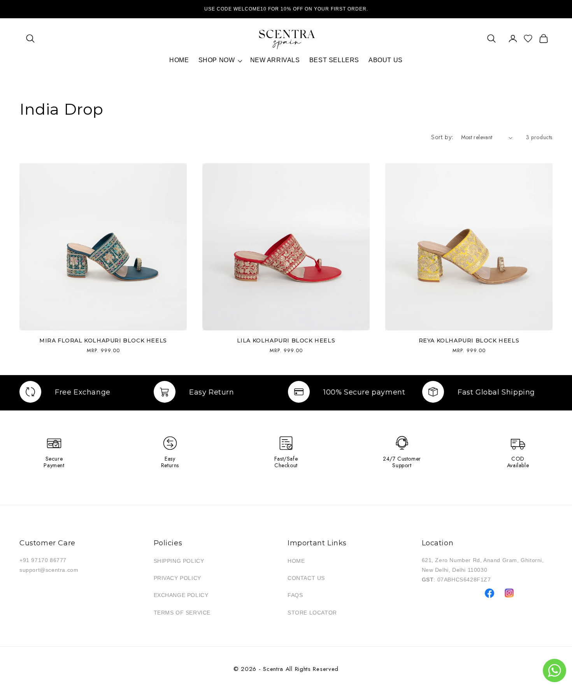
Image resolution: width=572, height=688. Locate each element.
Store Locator (312, 612)
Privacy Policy (177, 578)
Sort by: (442, 137)
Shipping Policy (179, 561)
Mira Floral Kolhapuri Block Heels (103, 340)
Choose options (172, 315)
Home (296, 561)
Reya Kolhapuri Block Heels (469, 340)
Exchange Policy (181, 595)
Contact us (306, 578)
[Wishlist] (528, 38)
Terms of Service (182, 612)
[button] (30, 38)
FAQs (295, 595)
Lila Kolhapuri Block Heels (286, 340)
